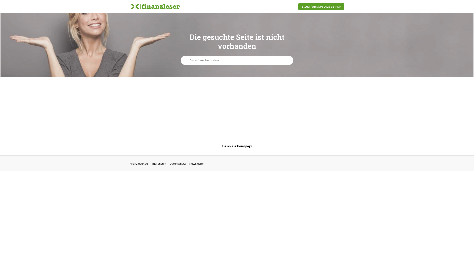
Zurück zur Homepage (237, 146)
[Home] (155, 6)
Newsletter (196, 163)
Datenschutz (178, 163)
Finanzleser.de (139, 163)
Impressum (158, 163)
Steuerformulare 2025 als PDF (321, 6)
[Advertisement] (237, 110)
